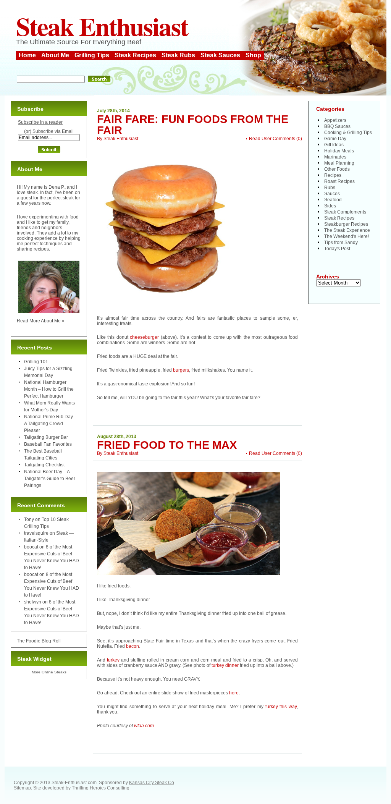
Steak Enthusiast (102, 26)
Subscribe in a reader (40, 122)
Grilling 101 (36, 361)
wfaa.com (144, 725)
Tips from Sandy (341, 242)
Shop (253, 55)
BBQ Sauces (337, 126)
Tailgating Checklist (44, 465)
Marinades (335, 157)
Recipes (332, 175)
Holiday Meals (339, 151)
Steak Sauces (220, 55)
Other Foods (337, 169)
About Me (55, 55)
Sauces (332, 193)
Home (27, 55)
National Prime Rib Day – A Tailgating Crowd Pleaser (50, 423)
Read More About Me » (41, 321)
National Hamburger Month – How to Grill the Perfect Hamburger (49, 389)
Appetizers (335, 120)
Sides (330, 206)
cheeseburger (144, 337)
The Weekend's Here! (346, 236)
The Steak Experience (347, 230)
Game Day (335, 138)
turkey (113, 660)
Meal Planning (339, 163)
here (234, 693)
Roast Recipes (339, 181)
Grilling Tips (91, 55)
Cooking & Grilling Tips (348, 132)
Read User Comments (272, 138)
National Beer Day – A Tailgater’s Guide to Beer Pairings (49, 478)
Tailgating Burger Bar (46, 437)
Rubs (329, 187)
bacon (132, 646)
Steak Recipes (135, 55)
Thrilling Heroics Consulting (100, 788)
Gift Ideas (334, 144)
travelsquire (36, 533)
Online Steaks (54, 672)
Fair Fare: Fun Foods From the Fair (192, 124)
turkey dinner (225, 665)
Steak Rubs (178, 55)
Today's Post (337, 248)
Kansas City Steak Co (151, 782)
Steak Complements (345, 212)
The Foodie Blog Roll (39, 641)
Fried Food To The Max (167, 445)
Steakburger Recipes (346, 224)
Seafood (333, 199)
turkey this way (281, 706)
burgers (181, 370)
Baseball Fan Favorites (48, 444)
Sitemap (22, 788)
